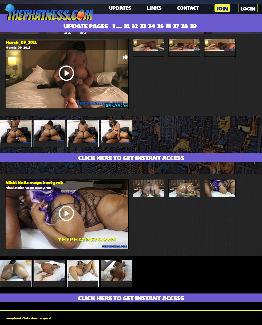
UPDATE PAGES (85, 25)
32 (135, 25)
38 (184, 25)
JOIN (222, 8)
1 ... (117, 25)
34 (151, 25)
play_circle (66, 73)
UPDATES (120, 7)
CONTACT (188, 7)
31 (127, 25)
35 (160, 25)
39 (193, 25)
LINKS (154, 7)
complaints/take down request (28, 318)
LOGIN (248, 8)
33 (143, 25)
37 (176, 25)
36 (168, 24)
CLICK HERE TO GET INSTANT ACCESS (131, 157)
